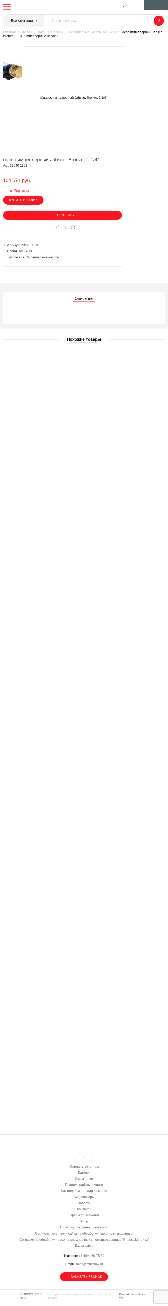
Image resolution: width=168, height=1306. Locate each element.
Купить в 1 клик (23, 200)
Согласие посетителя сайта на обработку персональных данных (84, 1233)
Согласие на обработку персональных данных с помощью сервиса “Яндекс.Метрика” (84, 1239)
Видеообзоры (84, 1197)
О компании (84, 1178)
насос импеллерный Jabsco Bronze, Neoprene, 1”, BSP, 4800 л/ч (62, 1058)
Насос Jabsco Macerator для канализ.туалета (48, 979)
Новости (84, 1203)
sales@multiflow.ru (89, 1264)
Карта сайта (84, 1245)
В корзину (65, 215)
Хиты (84, 1221)
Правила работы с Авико (84, 1185)
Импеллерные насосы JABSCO (92, 32)
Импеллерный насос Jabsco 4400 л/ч (42, 585)
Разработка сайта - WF (132, 1296)
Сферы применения (84, 1215)
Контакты (84, 1209)
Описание (84, 298)
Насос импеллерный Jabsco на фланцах (45, 743)
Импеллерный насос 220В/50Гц (38, 822)
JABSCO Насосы (50, 32)
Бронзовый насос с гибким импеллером (44, 900)
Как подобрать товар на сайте (84, 1190)
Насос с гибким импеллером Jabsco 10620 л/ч (49, 431)
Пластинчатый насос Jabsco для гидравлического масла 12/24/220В (66, 356)
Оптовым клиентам (84, 1166)
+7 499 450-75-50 (91, 1256)
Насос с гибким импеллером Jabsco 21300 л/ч (49, 506)
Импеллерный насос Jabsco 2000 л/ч (42, 664)
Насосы (26, 32)
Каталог (84, 1172)
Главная (9, 32)
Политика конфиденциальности (84, 1227)
